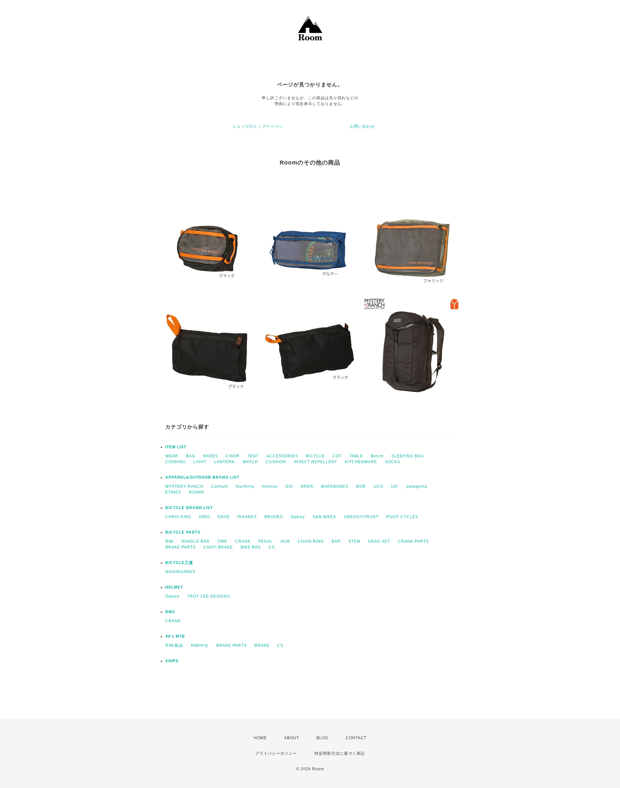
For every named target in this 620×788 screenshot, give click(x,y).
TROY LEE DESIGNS (208, 596)
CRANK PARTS (413, 541)
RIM (169, 541)
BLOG (322, 738)
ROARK (196, 492)
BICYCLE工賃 (179, 562)
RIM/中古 (200, 645)
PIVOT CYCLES (402, 517)
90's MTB (175, 636)
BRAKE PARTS (180, 547)
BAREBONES (334, 486)
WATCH (250, 462)
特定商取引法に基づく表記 (340, 753)
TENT (253, 456)
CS (272, 547)
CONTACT (356, 738)
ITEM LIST (175, 447)
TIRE (222, 541)
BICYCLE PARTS (183, 532)
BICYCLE (315, 456)
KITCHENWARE (361, 462)
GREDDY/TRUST (361, 517)
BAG (190, 456)
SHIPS (172, 661)
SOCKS (392, 462)
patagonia (417, 486)
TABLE (356, 456)
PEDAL (265, 541)
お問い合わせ (362, 126)
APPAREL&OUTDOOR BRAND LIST (202, 477)
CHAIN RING (311, 541)
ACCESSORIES (282, 456)
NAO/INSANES (180, 572)
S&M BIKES (324, 517)
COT (337, 456)
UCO (378, 486)
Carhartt (219, 486)
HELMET (174, 587)
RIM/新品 (174, 645)
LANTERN (224, 462)
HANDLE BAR (195, 541)
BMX (170, 612)
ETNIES (173, 492)
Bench (377, 456)
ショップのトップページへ (257, 126)
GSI (289, 486)
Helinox (270, 486)
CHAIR (233, 456)
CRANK (243, 541)
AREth (307, 486)
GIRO (204, 517)
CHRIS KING (178, 517)
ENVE (224, 517)
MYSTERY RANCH (184, 486)
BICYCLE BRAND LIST (189, 508)
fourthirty (245, 486)
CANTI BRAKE (218, 547)
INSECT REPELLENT (315, 462)
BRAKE (261, 645)
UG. (395, 486)
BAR (336, 541)
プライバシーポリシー (276, 753)
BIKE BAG (251, 547)
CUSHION (276, 462)
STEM (354, 541)
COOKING (175, 462)
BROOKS (273, 517)
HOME (260, 738)
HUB (285, 541)
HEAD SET (379, 541)
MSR (361, 486)
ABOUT (291, 738)
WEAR (171, 456)
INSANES (247, 517)
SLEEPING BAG (407, 456)
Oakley (298, 517)
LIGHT (199, 462)
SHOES (210, 456)
